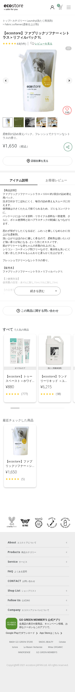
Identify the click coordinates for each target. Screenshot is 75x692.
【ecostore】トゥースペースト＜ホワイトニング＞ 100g (19, 380)
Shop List (22, 590)
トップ (6, 20)
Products (22, 552)
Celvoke (62, 642)
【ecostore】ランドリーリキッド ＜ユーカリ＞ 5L (54, 380)
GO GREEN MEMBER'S (46, 652)
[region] (37, 370)
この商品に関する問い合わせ (39, 310)
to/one (15, 647)
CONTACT (21, 581)
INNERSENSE (24, 652)
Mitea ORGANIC (55, 647)
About (22, 542)
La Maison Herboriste (33, 647)
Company (28, 610)
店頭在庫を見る (39, 160)
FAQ (17, 571)
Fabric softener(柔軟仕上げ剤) (22, 24)
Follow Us (19, 600)
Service (17, 561)
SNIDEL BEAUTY (46, 642)
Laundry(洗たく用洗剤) (39, 20)
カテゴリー (18, 20)
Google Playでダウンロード (20, 633)
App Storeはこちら (49, 633)
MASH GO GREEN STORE (21, 642)
